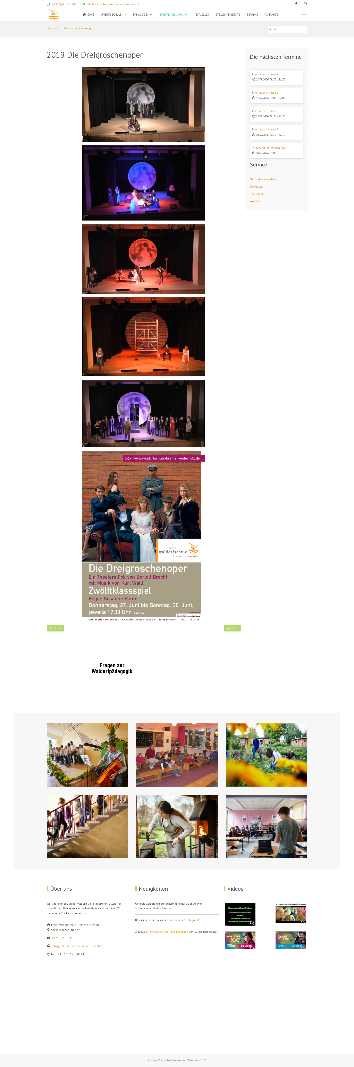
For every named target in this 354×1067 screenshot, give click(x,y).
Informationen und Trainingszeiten (167, 931)
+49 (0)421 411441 (64, 4)
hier (169, 908)
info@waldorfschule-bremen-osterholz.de (113, 4)
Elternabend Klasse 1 (265, 92)
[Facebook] (296, 4)
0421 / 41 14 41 (62, 938)
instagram (192, 920)
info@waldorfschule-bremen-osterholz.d (77, 946)
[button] (87, 755)
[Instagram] (305, 4)
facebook (174, 920)
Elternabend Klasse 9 (265, 111)
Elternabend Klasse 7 (265, 129)
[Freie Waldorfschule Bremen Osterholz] (53, 14)
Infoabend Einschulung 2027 (269, 148)
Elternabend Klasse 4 (265, 74)
